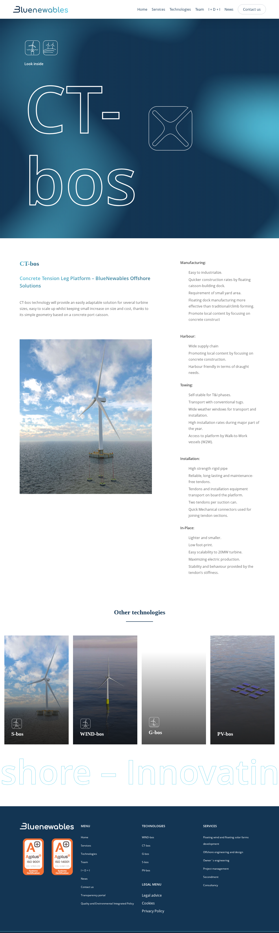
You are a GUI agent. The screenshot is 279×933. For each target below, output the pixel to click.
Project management (216, 868)
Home (84, 837)
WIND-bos (148, 837)
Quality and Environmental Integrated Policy (107, 903)
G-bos (145, 854)
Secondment (210, 877)
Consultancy (210, 885)
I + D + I (85, 870)
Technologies (89, 854)
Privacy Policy (153, 911)
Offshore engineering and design (223, 852)
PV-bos (146, 870)
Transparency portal (93, 895)
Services (86, 845)
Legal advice (152, 895)
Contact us (87, 887)
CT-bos (146, 845)
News (84, 879)
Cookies (148, 903)
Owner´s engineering (216, 860)
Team (84, 862)
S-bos (145, 862)
